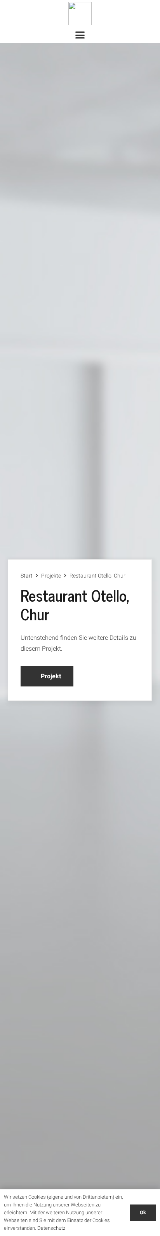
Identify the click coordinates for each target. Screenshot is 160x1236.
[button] (80, 35)
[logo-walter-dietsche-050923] (80, 13)
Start (27, 575)
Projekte (51, 575)
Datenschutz (51, 1228)
